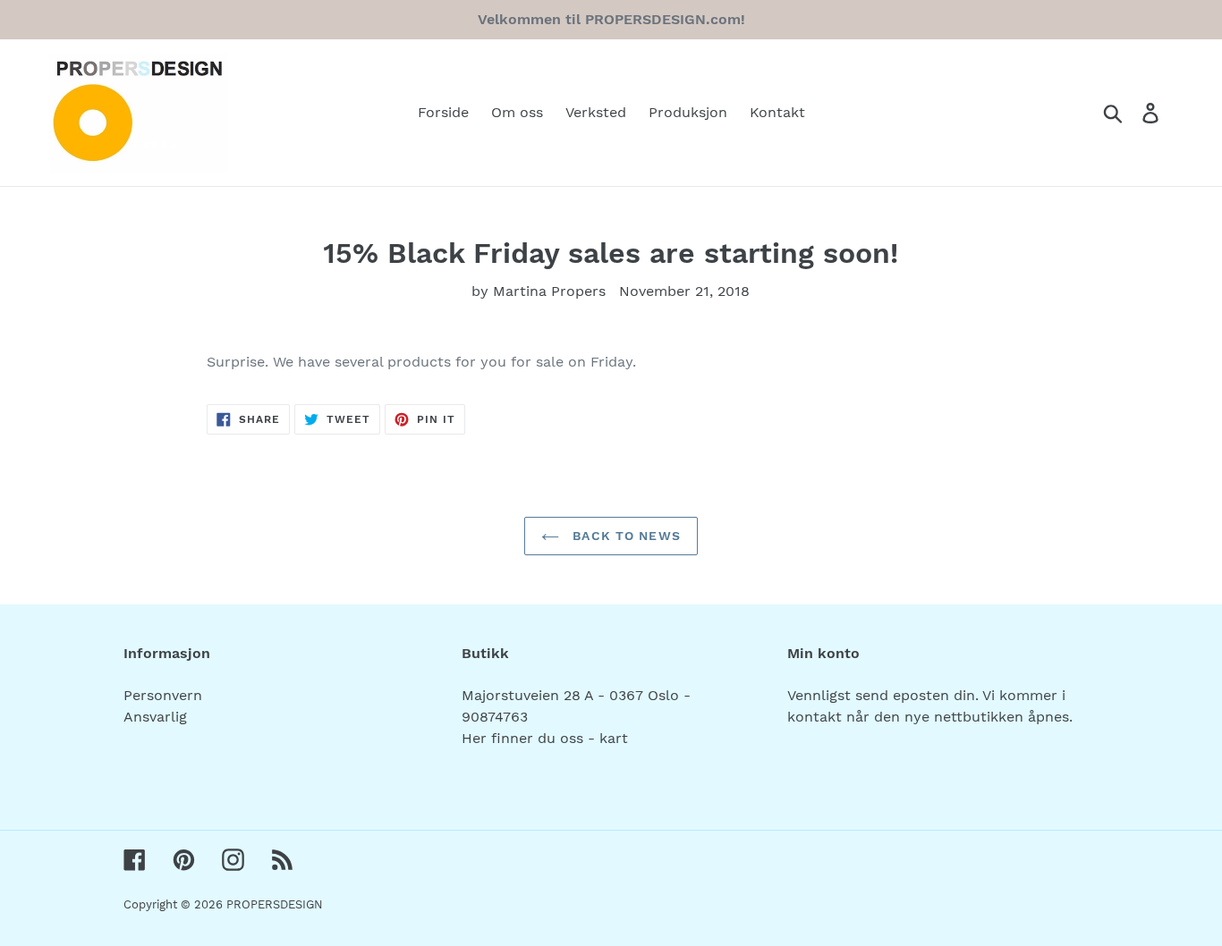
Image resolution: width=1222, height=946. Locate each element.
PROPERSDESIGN (274, 904)
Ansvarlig (155, 716)
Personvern (162, 695)
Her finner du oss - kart (545, 738)
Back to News (624, 535)
